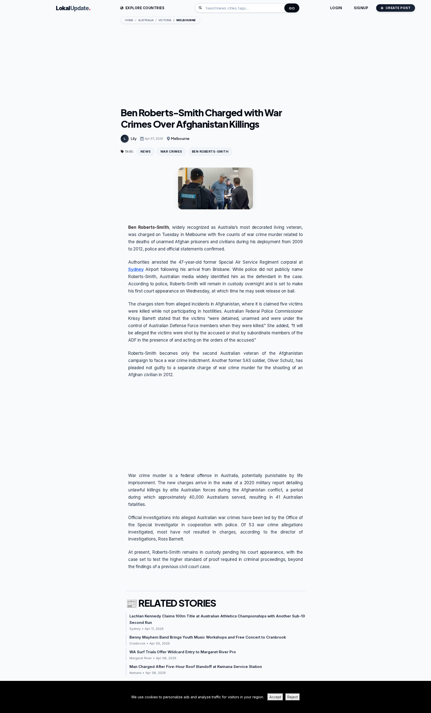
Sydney (136, 269)
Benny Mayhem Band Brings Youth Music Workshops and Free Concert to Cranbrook (207, 637)
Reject (292, 697)
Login (336, 8)
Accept (275, 697)
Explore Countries (144, 8)
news (145, 151)
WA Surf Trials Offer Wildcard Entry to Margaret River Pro (182, 652)
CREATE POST (398, 8)
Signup (361, 8)
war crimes (171, 151)
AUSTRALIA (145, 20)
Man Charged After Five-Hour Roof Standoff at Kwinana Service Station (195, 666)
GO (292, 8)
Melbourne (180, 138)
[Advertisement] (215, 66)
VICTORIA (164, 20)
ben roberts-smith (210, 151)
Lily (133, 138)
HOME (129, 20)
